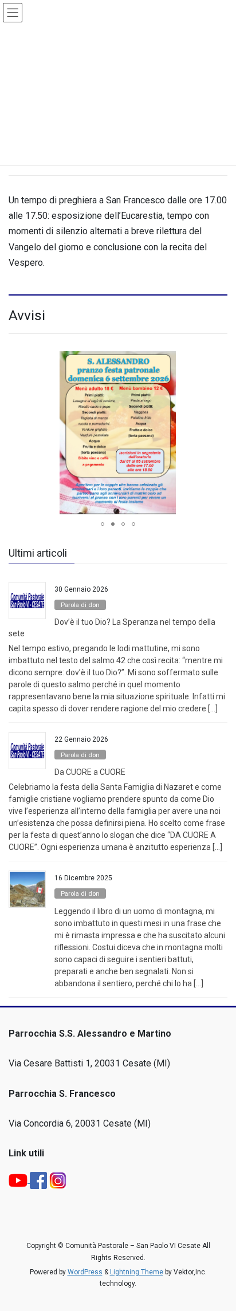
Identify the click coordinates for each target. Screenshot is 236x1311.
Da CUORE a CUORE (89, 772)
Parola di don (80, 605)
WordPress (85, 1272)
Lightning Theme (136, 1272)
